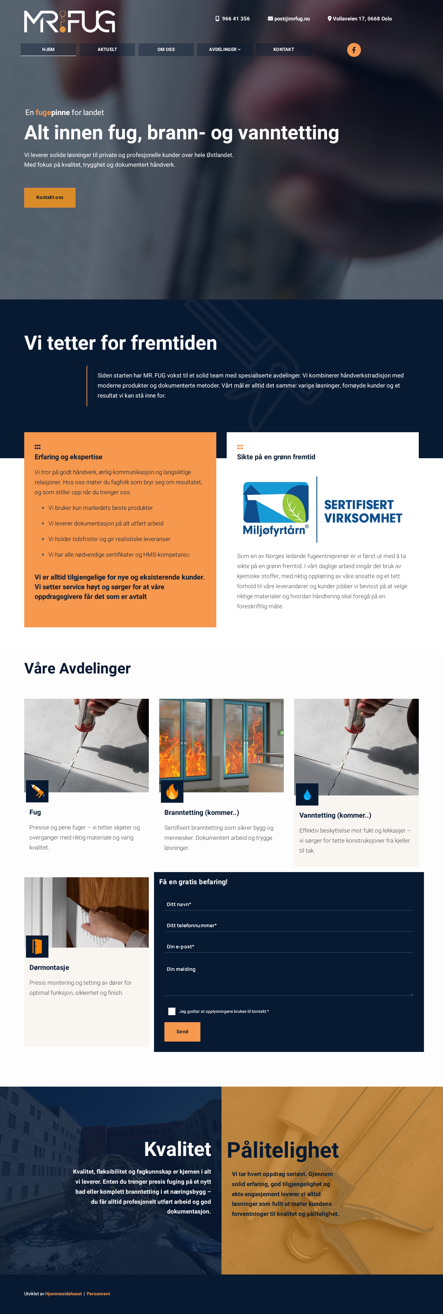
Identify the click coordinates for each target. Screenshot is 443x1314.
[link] (225, 49)
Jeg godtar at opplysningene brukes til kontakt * (224, 1011)
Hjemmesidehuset (63, 1293)
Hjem (48, 49)
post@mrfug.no (289, 19)
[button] (49, 197)
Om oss (166, 49)
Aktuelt (107, 49)
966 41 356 (233, 19)
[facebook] (354, 50)
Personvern (98, 1293)
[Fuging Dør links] (245, 49)
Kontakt (283, 49)
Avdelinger (223, 49)
